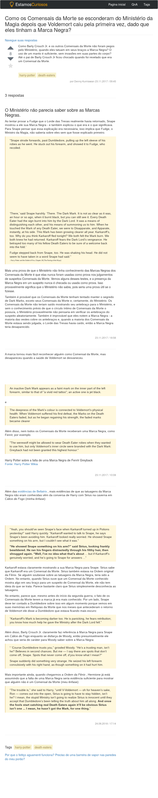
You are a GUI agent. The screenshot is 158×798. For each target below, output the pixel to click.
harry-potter (27, 75)
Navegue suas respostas (21, 40)
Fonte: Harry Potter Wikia (21, 464)
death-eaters (46, 75)
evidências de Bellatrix (33, 491)
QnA (134, 4)
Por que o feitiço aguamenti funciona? (29, 755)
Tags (147, 4)
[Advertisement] (61, 180)
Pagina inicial (116, 4)
